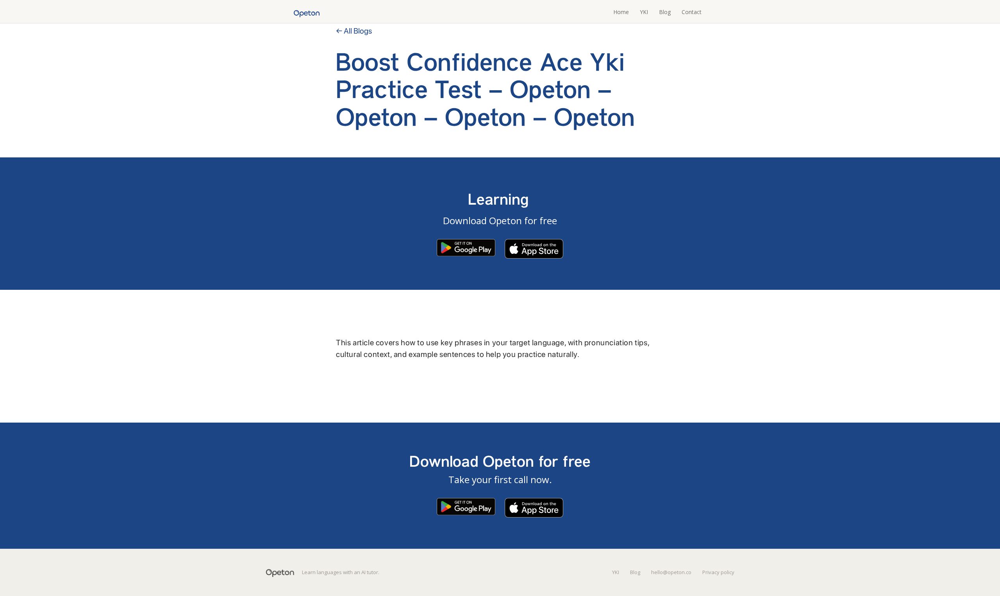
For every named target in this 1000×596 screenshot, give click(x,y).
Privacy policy (718, 572)
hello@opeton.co (671, 572)
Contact (692, 12)
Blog (665, 12)
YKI (644, 12)
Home (621, 12)
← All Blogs (354, 31)
